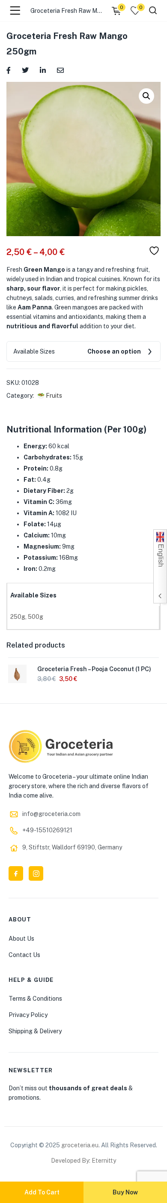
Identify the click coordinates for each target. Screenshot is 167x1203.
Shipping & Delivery (35, 1031)
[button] (146, 96)
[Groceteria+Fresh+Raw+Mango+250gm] (25, 70)
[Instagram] (36, 873)
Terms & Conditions (35, 998)
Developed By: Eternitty (83, 1160)
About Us (21, 938)
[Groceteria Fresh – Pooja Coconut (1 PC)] (17, 673)
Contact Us (24, 954)
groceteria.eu (79, 1145)
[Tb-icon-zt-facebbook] (16, 873)
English (160, 554)
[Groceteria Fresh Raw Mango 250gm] (8, 70)
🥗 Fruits (49, 395)
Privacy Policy (28, 1014)
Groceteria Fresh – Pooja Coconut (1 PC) (94, 669)
